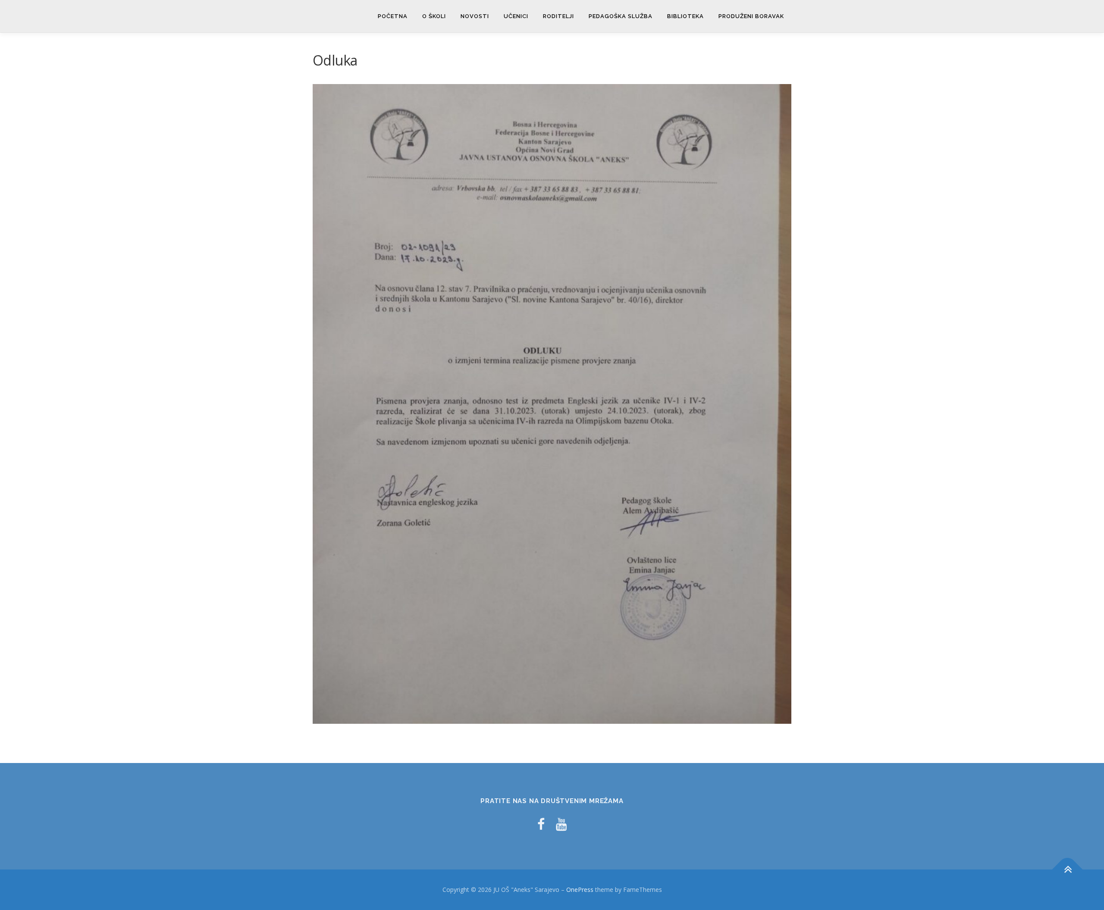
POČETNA (393, 16)
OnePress (579, 889)
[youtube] (561, 824)
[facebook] (541, 824)
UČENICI (516, 16)
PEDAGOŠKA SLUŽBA (620, 16)
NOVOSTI (475, 16)
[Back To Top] (1067, 869)
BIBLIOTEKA (685, 16)
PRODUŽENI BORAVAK (751, 16)
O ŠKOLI (434, 16)
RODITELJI (558, 16)
